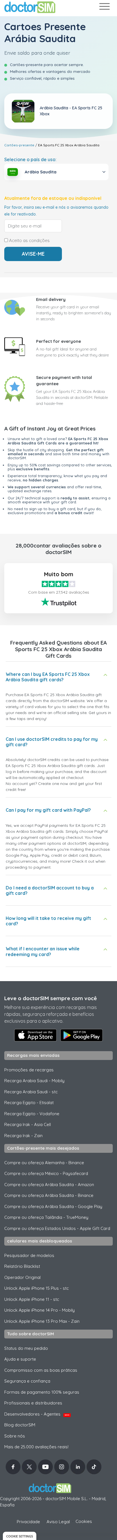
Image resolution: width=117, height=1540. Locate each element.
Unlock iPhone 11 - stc (31, 1299)
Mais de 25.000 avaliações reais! (36, 1446)
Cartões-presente (19, 145)
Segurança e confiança (27, 1381)
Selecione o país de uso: (30, 159)
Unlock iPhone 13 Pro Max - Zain (42, 1321)
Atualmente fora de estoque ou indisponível (52, 198)
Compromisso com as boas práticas (40, 1370)
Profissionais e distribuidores (33, 1403)
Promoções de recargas (29, 1070)
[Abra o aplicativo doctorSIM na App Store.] (35, 1035)
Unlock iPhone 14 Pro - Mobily (39, 1310)
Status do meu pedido (26, 1348)
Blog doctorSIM (19, 1425)
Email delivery (51, 299)
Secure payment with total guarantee (64, 381)
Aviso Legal (58, 1521)
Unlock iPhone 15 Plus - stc (36, 1288)
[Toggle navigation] (104, 7)
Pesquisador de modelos (29, 1255)
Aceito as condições (29, 240)
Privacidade (28, 1521)
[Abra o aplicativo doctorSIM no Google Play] (81, 1035)
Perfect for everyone (58, 341)
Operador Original (22, 1277)
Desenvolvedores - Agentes (36, 1414)
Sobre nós (14, 1436)
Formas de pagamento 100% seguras (41, 1392)
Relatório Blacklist (22, 1266)
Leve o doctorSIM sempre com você (50, 998)
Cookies (84, 1521)
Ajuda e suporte (20, 1359)
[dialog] (19, 1536)
